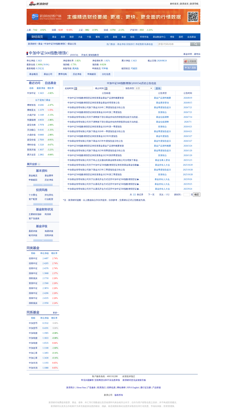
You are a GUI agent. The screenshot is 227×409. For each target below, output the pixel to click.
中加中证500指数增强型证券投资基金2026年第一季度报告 (95, 126)
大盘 (80, 37)
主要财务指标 (35, 214)
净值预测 (139, 44)
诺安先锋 (31, 125)
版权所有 (119, 395)
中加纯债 (33, 333)
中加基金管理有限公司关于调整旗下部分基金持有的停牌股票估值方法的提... (103, 117)
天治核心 (31, 130)
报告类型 (130, 88)
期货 (72, 37)
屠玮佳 (197, 54)
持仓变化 (49, 195)
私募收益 (148, 44)
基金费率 (49, 175)
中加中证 (31, 93)
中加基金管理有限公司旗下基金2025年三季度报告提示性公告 (96, 169)
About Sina (81, 387)
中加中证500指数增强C (55, 44)
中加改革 (33, 348)
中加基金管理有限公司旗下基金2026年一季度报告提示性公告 (96, 131)
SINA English (133, 387)
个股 (89, 37)
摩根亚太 (31, 110)
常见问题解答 (87, 380)
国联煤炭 (33, 278)
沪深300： (135, 30)
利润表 (48, 214)
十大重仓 (33, 195)
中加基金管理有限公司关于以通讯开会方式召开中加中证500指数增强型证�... (104, 179)
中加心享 (33, 353)
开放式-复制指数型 (90, 55)
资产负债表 (34, 218)
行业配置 (49, 199)
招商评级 (49, 235)
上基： (30, 30)
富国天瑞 (31, 149)
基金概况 (33, 74)
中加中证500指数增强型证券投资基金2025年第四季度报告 (95, 155)
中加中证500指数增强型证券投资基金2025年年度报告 (93, 136)
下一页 (151, 194)
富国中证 (33, 283)
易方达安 (31, 154)
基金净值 (121, 44)
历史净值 (77, 74)
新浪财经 (32, 44)
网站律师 (121, 387)
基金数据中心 (159, 37)
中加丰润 (33, 363)
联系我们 (101, 387)
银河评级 (33, 235)
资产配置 (33, 199)
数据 (124, 37)
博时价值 (31, 144)
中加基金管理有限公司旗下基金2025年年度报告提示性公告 (95, 141)
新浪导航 (194, 3)
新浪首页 (184, 3)
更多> (55, 312)
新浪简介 (70, 387)
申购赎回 (91, 74)
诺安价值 (31, 140)
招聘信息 (111, 387)
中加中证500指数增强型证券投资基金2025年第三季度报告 (95, 174)
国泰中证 (33, 273)
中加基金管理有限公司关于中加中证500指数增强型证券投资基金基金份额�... (104, 165)
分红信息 (106, 74)
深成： (107, 30)
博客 (172, 37)
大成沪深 (31, 115)
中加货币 (33, 323)
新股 (115, 37)
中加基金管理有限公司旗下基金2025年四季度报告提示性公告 (96, 150)
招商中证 (33, 258)
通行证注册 (145, 387)
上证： (82, 30)
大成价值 (31, 135)
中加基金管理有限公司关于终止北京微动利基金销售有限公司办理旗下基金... (103, 160)
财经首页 (174, 3)
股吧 (181, 37)
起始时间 (69, 88)
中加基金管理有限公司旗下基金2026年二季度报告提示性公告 (96, 107)
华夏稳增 (31, 120)
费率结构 (62, 74)
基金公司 (48, 74)
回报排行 (130, 44)
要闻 (98, 37)
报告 (132, 37)
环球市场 (144, 37)
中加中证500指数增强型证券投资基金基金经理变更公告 (94, 102)
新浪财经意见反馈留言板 (134, 380)
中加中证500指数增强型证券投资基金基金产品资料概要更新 (96, 98)
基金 (54, 37)
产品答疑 (156, 387)
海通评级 (49, 231)
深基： (55, 30)
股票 (63, 37)
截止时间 (99, 88)
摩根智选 (31, 105)
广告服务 (91, 387)
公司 (106, 37)
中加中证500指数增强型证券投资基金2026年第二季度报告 (95, 112)
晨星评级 (33, 231)
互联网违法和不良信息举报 (107, 380)
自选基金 (191, 37)
